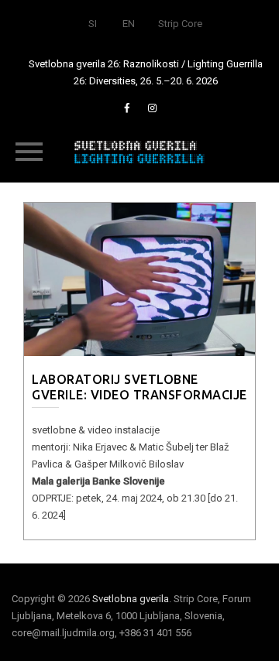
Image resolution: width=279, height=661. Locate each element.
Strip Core (180, 23)
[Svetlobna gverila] (139, 151)
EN (128, 23)
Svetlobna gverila (130, 598)
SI (92, 23)
